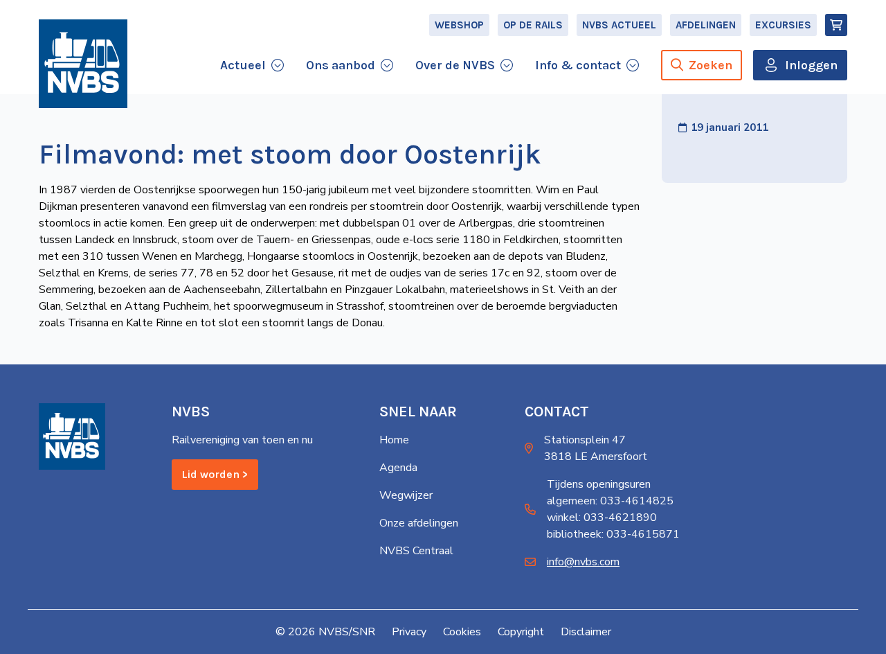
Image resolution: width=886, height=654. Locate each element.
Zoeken (710, 65)
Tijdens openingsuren (599, 484)
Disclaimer (586, 631)
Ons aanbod (340, 65)
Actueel (243, 65)
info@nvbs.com (583, 561)
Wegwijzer (406, 495)
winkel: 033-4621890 (602, 517)
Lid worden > (214, 474)
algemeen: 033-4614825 (610, 501)
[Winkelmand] (836, 25)
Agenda (398, 467)
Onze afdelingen (418, 523)
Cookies (462, 631)
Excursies (783, 25)
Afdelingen (706, 25)
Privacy (409, 631)
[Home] (83, 63)
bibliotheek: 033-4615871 (613, 534)
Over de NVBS (455, 65)
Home (394, 440)
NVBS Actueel (619, 25)
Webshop (459, 25)
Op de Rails (533, 25)
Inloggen (811, 65)
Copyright (521, 631)
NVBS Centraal (416, 550)
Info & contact (578, 65)
